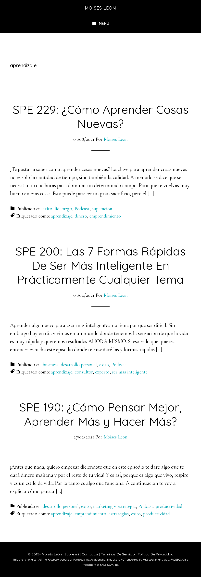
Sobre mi (71, 554)
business (50, 365)
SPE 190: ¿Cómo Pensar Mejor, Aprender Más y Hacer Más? (100, 414)
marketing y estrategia (114, 506)
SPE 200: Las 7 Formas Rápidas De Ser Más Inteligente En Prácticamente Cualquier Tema (100, 265)
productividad (169, 506)
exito (47, 209)
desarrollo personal (79, 365)
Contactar (90, 554)
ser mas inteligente (130, 372)
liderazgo (63, 209)
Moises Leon (100, 8)
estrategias (119, 514)
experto (102, 372)
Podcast (82, 209)
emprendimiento (105, 216)
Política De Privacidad (155, 554)
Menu (104, 23)
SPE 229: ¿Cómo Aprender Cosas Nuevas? (100, 116)
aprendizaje (61, 216)
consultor (84, 372)
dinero (81, 216)
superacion (102, 209)
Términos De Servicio (118, 554)
